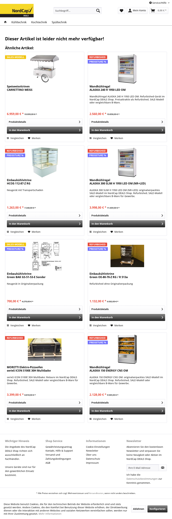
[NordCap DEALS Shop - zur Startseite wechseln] (17, 8)
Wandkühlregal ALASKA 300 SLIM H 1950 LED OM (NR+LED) (118, 181)
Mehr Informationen (50, 513)
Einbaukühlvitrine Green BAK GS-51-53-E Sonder (26, 275)
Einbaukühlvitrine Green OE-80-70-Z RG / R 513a (109, 275)
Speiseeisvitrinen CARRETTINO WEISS (19, 88)
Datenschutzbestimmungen (142, 478)
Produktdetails (17, 121)
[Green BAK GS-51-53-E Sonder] (44, 256)
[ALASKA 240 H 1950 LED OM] (127, 69)
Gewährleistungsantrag (59, 446)
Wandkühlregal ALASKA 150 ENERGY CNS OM (109, 369)
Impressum (92, 462)
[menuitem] (78, 10)
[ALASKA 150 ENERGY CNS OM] (127, 349)
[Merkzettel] (121, 10)
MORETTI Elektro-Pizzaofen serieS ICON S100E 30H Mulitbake (29, 369)
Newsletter (92, 450)
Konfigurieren (157, 508)
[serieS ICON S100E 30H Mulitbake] (44, 349)
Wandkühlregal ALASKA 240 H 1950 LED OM (108, 88)
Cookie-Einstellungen (98, 446)
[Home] (5, 22)
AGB (48, 462)
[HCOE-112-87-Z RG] (44, 162)
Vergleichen (17, 138)
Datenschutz (93, 458)
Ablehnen (138, 508)
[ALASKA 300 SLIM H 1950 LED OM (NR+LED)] (127, 162)
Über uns (91, 454)
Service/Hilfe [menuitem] (159, 2)
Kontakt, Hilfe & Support (59, 450)
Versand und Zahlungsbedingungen (58, 456)
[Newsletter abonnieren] (163, 467)
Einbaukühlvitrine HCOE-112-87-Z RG (19, 181)
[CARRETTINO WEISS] (44, 69)
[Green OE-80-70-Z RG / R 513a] (127, 256)
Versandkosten (96, 493)
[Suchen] (98, 10)
